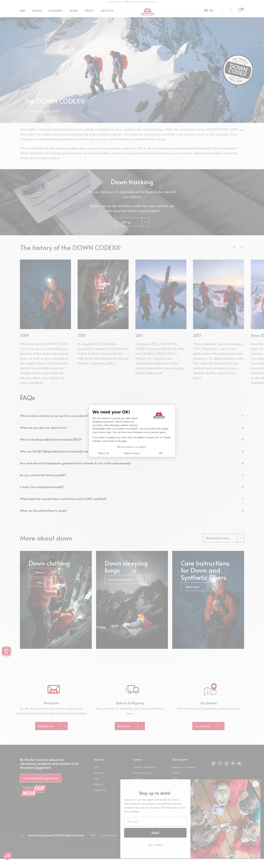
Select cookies (132, 453)
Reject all (103, 453)
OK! (161, 453)
